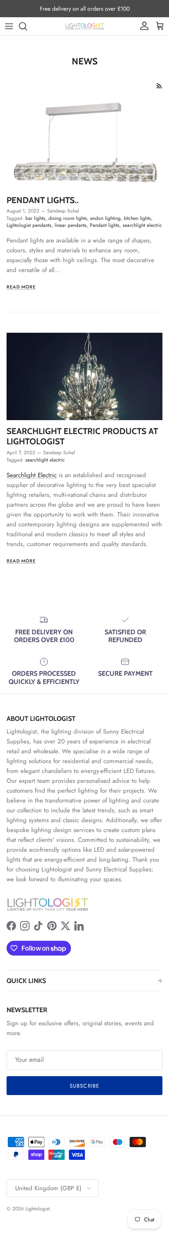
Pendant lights (104, 225)
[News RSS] (159, 86)
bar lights (35, 218)
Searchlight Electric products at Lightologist (82, 436)
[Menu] (9, 26)
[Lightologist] (84, 26)
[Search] (27, 26)
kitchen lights (137, 218)
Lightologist (37, 1208)
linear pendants (71, 225)
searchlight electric (142, 225)
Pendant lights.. (43, 200)
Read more (21, 287)
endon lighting (105, 218)
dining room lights (67, 218)
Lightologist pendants (29, 225)
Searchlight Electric (32, 475)
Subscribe (84, 1086)
